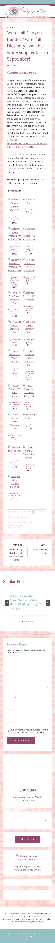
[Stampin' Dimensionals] (14, 450)
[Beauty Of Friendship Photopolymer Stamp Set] (14, 265)
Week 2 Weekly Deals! (40, 549)
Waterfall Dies (29, 210)
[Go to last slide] (7, 603)
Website (12, 722)
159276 (14, 406)
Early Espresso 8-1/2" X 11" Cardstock (14, 370)
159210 (14, 314)
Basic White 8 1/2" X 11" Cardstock (14, 404)
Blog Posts (12, 27)
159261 (29, 281)
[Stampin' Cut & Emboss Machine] (14, 482)
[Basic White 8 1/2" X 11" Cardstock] (14, 391)
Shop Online (34, 869)
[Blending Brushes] (29, 416)
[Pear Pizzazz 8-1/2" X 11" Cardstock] (29, 391)
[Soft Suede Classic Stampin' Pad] (14, 327)
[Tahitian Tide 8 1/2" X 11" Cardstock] (29, 265)
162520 (14, 221)
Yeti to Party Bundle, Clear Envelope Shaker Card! (16, 552)
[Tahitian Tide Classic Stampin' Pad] (14, 298)
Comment (12, 655)
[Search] (45, 821)
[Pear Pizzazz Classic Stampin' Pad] (14, 421)
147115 (14, 343)
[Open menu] (27, 2)
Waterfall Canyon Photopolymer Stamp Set (14, 248)
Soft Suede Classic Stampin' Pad (14, 340)
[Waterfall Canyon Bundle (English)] (14, 205)
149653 (14, 497)
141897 (29, 468)
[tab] (22, 621)
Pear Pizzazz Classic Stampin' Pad (14, 436)
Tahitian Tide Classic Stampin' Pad (14, 311)
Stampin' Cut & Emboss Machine (14, 494)
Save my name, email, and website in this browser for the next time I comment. (29, 731)
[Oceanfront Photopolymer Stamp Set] (29, 234)
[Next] (48, 603)
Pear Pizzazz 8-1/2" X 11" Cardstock (29, 404)
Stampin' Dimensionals (14, 462)
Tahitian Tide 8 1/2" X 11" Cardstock (29, 278)
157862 (29, 252)
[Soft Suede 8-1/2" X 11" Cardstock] (29, 296)
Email (12, 710)
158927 (14, 252)
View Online (20, 869)
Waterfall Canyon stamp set (20, 522)
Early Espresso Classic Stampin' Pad (29, 373)
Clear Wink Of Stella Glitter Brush (29, 465)
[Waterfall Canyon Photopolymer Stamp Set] (14, 234)
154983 (14, 284)
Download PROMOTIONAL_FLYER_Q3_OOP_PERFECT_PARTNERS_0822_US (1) (27, 143)
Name (12, 697)
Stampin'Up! (40, 511)
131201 (29, 406)
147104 (14, 439)
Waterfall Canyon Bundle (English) (14, 218)
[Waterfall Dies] (29, 201)
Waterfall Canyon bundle (18, 517)
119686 (14, 374)
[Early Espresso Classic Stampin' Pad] (29, 358)
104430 (14, 465)
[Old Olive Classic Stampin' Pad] (29, 327)
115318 (29, 310)
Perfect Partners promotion (19, 511)
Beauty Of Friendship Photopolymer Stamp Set (14, 280)
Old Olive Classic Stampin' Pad (29, 340)
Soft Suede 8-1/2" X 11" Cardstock (29, 307)
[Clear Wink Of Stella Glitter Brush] (29, 452)
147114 (29, 377)
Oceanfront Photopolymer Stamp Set (29, 248)
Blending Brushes (29, 425)
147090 (29, 343)
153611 (29, 427)
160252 (29, 212)
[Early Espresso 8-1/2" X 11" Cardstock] (14, 356)
